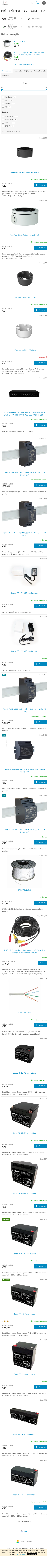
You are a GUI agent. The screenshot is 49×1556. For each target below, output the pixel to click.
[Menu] (44, 3)
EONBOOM (11, 116)
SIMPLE (9, 123)
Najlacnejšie (18, 71)
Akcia (8, 100)
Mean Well (10, 119)
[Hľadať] (32, 3)
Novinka (9, 103)
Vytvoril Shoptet (27, 1542)
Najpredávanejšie (40, 71)
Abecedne (5, 76)
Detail (42, 963)
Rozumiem (32, 1554)
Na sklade (10, 97)
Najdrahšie (28, 71)
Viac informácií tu (21, 1554)
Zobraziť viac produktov (23, 64)
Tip (7, 107)
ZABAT (9, 126)
